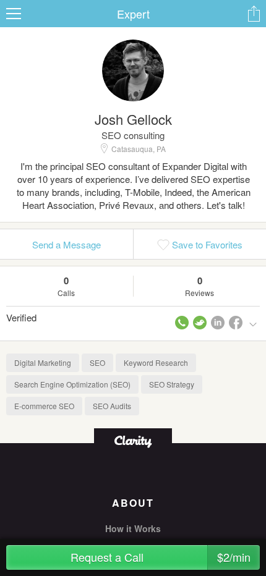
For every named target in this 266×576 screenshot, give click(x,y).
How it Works (133, 528)
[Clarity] (133, 440)
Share (253, 13)
